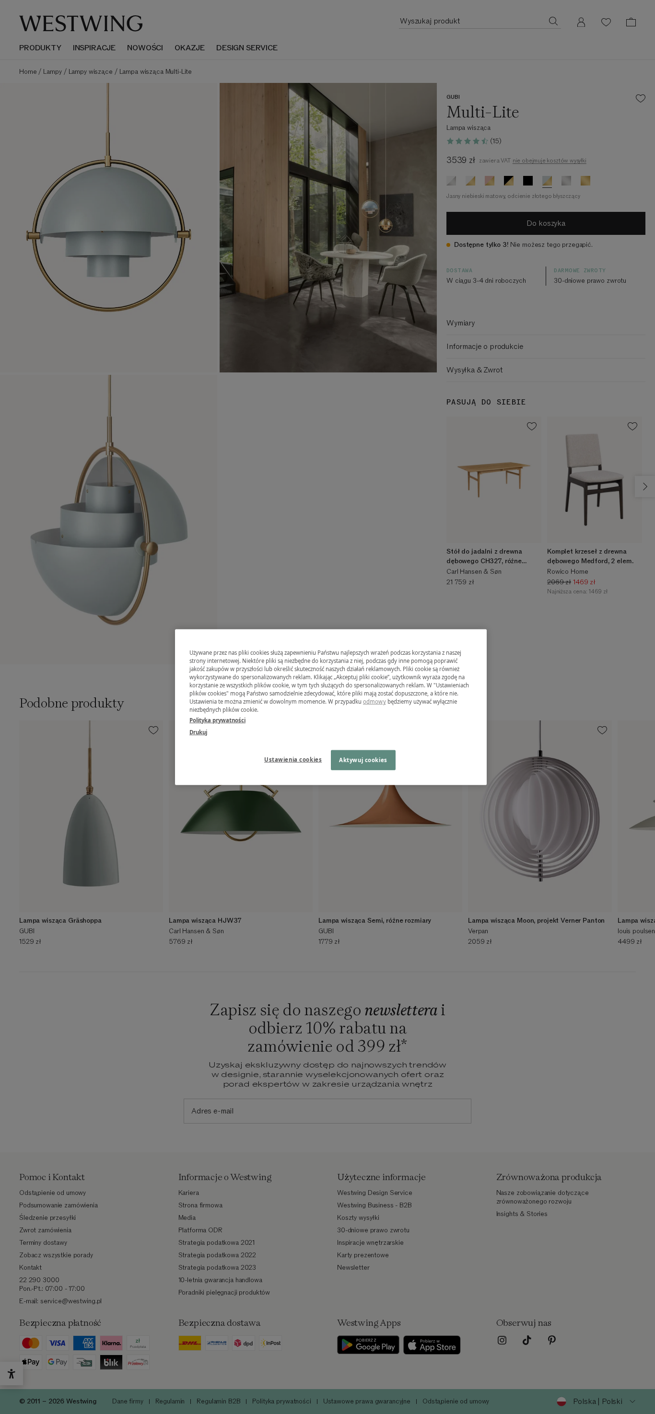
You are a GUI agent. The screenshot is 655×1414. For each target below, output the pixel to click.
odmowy (374, 701)
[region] (331, 707)
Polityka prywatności (217, 719)
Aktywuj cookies (363, 759)
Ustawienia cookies (293, 759)
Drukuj (198, 731)
